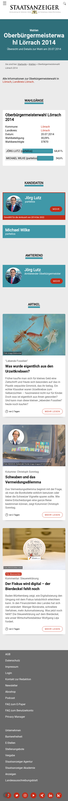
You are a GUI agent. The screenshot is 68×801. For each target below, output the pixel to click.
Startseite (22, 64)
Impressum (11, 666)
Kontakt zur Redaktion (18, 679)
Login (8, 673)
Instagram (25, 795)
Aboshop (10, 691)
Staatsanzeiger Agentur (19, 761)
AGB (7, 654)
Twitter (17, 795)
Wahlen (32, 64)
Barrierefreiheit (13, 736)
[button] (6, 795)
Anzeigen (10, 774)
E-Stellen (10, 742)
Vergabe (10, 755)
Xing (42, 795)
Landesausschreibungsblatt (21, 780)
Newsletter (11, 685)
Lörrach (7, 81)
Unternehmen (13, 730)
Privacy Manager (15, 716)
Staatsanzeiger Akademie (20, 767)
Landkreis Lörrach (23, 81)
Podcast (10, 698)
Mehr (56, 281)
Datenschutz (12, 660)
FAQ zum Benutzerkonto (19, 710)
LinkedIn (50, 795)
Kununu (59, 795)
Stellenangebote (14, 749)
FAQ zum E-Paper (15, 704)
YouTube (33, 795)
